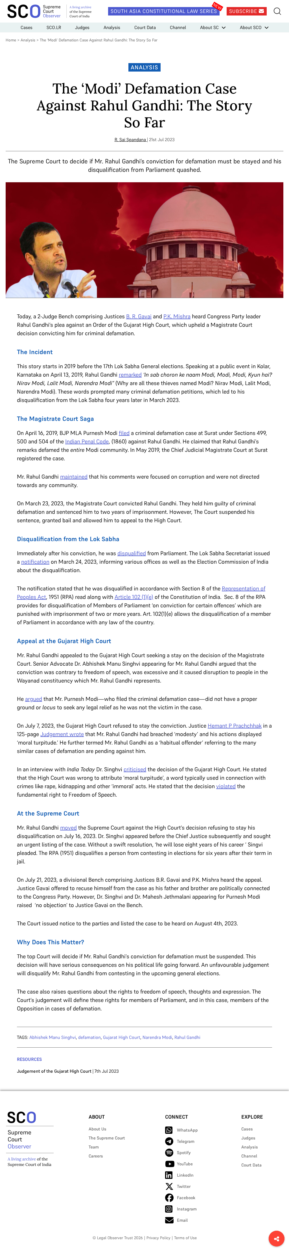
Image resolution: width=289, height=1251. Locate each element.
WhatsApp (187, 1130)
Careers (96, 1156)
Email (182, 1220)
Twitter (184, 1186)
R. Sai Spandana (130, 139)
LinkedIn (185, 1175)
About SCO (251, 27)
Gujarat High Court (121, 1037)
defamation (89, 1037)
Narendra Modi (157, 1037)
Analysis (112, 27)
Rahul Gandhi (187, 1037)
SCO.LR (54, 27)
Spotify (184, 1152)
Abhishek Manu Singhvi (52, 1037)
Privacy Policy (158, 1238)
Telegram (185, 1141)
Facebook (186, 1197)
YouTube (185, 1163)
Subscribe (244, 11)
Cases (26, 27)
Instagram (187, 1209)
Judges (82, 27)
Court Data (145, 27)
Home (11, 40)
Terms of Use (185, 1238)
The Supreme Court (107, 1138)
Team (94, 1147)
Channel (178, 27)
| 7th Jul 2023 (68, 1071)
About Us (97, 1129)
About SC (209, 27)
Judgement (54, 734)
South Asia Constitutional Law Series (164, 11)
